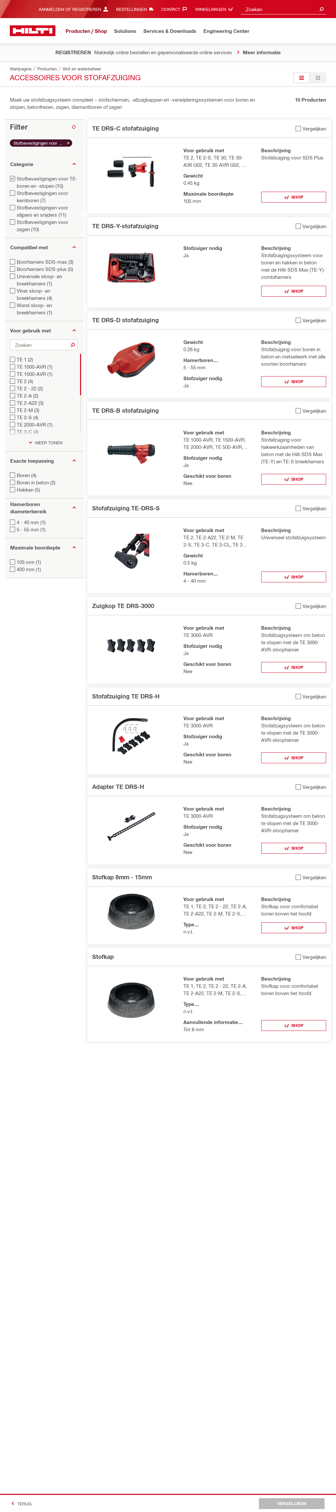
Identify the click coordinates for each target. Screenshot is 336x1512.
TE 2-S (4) (27, 417)
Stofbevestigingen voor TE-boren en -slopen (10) (47, 182)
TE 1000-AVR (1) (34, 367)
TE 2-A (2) (27, 396)
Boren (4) (26, 475)
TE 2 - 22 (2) (30, 388)
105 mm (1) (29, 562)
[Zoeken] (73, 344)
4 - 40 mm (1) (31, 522)
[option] (301, 77)
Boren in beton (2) (36, 482)
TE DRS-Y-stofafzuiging (125, 226)
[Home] (32, 30)
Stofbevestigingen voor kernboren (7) (42, 196)
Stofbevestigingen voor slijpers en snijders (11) (42, 211)
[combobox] (283, 9)
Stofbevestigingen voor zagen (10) (42, 225)
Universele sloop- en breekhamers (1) (39, 279)
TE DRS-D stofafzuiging (125, 320)
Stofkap (103, 956)
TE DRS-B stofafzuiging (125, 410)
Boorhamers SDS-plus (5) (45, 269)
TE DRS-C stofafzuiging (125, 128)
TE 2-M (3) (28, 410)
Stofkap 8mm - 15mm (122, 877)
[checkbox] (311, 128)
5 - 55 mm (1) (31, 529)
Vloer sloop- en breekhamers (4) (34, 294)
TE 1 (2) (25, 359)
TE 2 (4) (25, 381)
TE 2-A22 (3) (30, 403)
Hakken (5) (28, 490)
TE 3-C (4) (28, 432)
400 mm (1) (29, 569)
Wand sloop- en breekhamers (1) (34, 308)
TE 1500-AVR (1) (34, 374)
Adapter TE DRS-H (118, 786)
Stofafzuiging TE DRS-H (125, 696)
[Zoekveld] (322, 9)
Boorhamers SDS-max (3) (45, 262)
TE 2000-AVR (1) (34, 424)
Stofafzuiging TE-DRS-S (126, 508)
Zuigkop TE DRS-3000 (123, 605)
